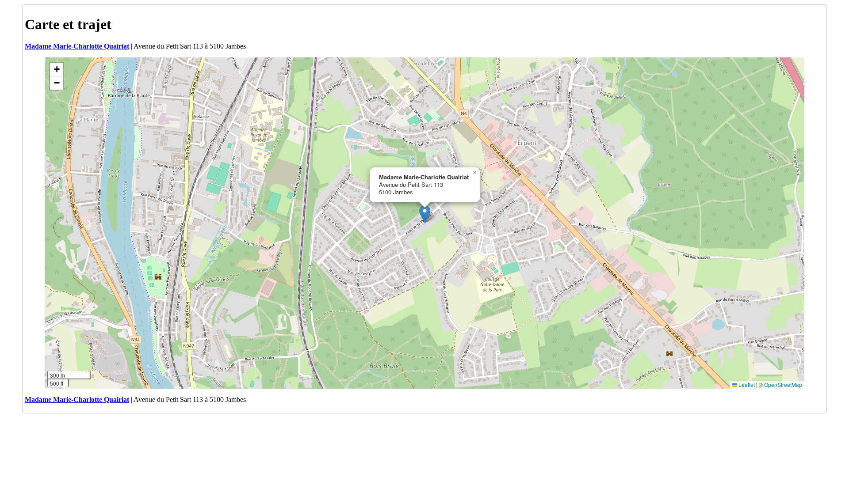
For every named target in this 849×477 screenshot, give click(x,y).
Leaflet (746, 384)
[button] (424, 214)
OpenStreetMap (783, 384)
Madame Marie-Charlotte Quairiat (77, 46)
